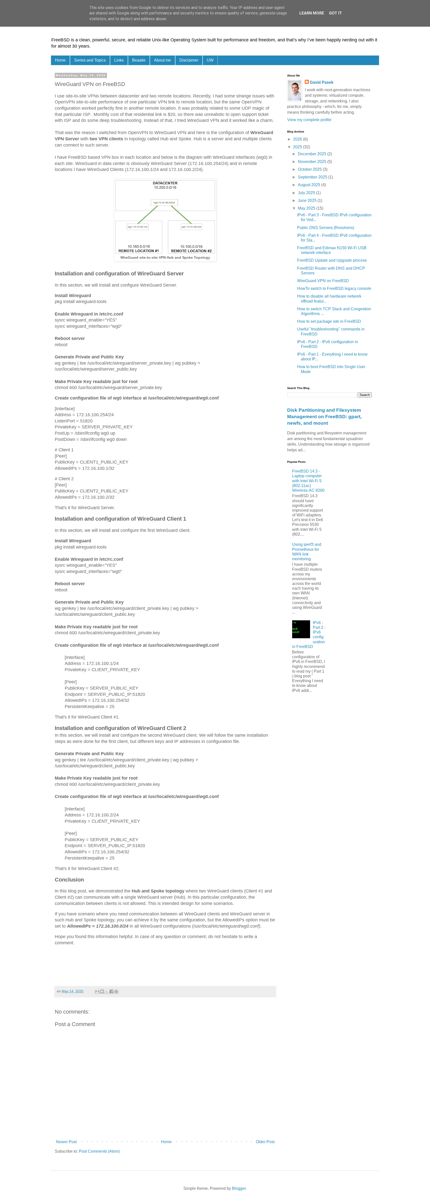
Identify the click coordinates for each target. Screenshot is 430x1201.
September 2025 (313, 177)
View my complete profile (309, 120)
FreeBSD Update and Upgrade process (332, 260)
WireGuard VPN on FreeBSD (323, 281)
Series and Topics (90, 60)
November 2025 (312, 162)
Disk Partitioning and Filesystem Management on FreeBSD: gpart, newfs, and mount (324, 416)
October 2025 (310, 169)
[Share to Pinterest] (116, 991)
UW (210, 60)
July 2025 (307, 193)
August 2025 (309, 185)
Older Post (265, 1142)
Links (119, 60)
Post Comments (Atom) (99, 1151)
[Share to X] (106, 991)
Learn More (311, 13)
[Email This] (97, 991)
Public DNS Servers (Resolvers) (325, 228)
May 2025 (307, 208)
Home (60, 60)
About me (162, 60)
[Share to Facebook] (111, 991)
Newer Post (66, 1142)
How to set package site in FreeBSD (329, 321)
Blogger (239, 1188)
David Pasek (321, 82)
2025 (298, 147)
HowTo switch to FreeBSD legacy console (334, 288)
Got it (335, 13)
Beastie (139, 60)
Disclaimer (188, 60)
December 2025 (312, 154)
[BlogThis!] (102, 991)
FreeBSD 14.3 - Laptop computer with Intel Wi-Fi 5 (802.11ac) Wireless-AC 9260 (308, 480)
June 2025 (308, 200)
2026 (298, 139)
